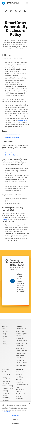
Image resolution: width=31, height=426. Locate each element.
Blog (17, 387)
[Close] (29, 404)
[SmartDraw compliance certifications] (11, 11)
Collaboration (20, 346)
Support (4, 336)
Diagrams (19, 379)
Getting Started (21, 372)
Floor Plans (19, 377)
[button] (27, 3)
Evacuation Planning (5, 394)
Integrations (20, 348)
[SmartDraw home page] (10, 3)
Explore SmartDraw (22, 384)
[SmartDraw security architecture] (15, 11)
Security (4, 344)
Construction (6, 400)
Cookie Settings (15, 415)
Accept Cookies (15, 423)
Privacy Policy (6, 411)
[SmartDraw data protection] (20, 11)
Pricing (4, 334)
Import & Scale (20, 331)
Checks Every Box (21, 343)
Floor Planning (6, 372)
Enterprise (5, 331)
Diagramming (6, 398)
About (3, 339)
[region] (15, 414)
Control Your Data (21, 351)
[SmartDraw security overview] (6, 11)
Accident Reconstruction (6, 378)
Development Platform (20, 390)
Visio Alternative (21, 394)
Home (3, 329)
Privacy (4, 341)
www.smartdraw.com (12, 135)
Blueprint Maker (21, 365)
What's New (19, 382)
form (5, 219)
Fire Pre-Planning (7, 386)
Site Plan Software (21, 362)
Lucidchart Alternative (19, 397)
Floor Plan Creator (21, 340)
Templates (19, 374)
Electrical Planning (8, 388)
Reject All (15, 419)
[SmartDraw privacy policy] (24, 11)
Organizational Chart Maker (20, 356)
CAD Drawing (20, 360)
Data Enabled (20, 338)
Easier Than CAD (21, 329)
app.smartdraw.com (12, 137)
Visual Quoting (6, 374)
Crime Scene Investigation (6, 382)
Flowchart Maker (21, 353)
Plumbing (5, 391)
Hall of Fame (22, 120)
